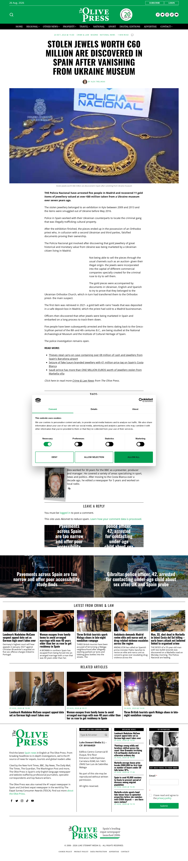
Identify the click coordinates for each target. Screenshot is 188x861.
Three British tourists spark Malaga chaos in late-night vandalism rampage (92, 637)
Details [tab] (94, 409)
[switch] (78, 444)
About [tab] (135, 409)
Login (171, 3)
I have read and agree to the (166, 797)
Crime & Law (83, 35)
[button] (106, 735)
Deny (54, 457)
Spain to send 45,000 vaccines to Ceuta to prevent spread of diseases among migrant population (127, 781)
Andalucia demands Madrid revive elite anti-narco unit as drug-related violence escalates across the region (131, 639)
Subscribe (154, 3)
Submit (164, 805)
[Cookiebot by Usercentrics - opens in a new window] (141, 400)
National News (107, 35)
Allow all (134, 457)
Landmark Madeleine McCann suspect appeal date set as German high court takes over (19, 637)
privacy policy (164, 798)
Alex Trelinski (98, 81)
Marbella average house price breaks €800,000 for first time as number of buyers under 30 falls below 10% (128, 766)
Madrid (94, 35)
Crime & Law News (83, 380)
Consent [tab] (53, 409)
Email (153, 775)
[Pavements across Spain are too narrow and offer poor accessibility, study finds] (69, 536)
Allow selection (94, 457)
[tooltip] (158, 15)
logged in (65, 512)
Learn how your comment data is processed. (116, 519)
